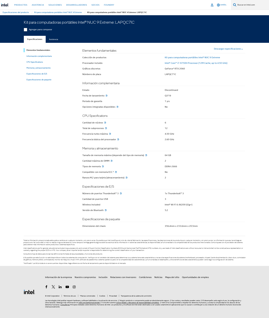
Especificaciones (34, 39)
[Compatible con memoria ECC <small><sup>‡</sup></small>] (115, 172)
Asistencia (53, 39)
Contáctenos (145, 277)
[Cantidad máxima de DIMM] (111, 161)
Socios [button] (95, 5)
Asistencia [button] (38, 5)
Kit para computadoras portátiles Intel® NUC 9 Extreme (192, 57)
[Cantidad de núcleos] (105, 122)
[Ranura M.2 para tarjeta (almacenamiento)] (126, 177)
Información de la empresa (58, 277)
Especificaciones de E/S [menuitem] (36, 73)
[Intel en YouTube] (67, 287)
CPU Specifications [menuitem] (34, 62)
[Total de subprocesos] (105, 128)
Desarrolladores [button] (76, 5)
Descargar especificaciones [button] (227, 48)
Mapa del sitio (172, 277)
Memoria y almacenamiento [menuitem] (38, 68)
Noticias (158, 277)
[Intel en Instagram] (74, 287)
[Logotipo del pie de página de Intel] (29, 291)
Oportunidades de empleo (195, 277)
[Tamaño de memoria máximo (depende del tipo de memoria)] (146, 155)
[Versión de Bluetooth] (105, 210)
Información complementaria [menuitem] (39, 56)
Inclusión (103, 277)
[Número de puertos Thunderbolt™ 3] (120, 193)
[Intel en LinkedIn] (60, 287)
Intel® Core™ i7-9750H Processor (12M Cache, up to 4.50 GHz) (196, 63)
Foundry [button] (109, 5)
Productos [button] (20, 5)
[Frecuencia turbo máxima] (110, 134)
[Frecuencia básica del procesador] (118, 139)
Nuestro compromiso (85, 277)
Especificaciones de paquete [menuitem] (38, 79)
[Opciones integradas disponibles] (117, 107)
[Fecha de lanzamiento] (106, 95)
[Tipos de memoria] (102, 166)
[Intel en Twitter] (53, 287)
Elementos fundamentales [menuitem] (38, 50)
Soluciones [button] (55, 5)
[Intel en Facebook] (46, 287)
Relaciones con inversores (123, 277)
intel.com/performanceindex (89, 302)
